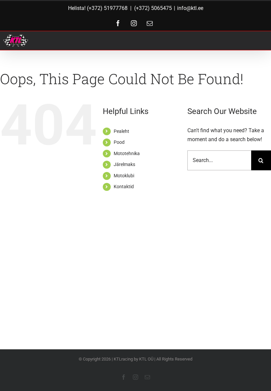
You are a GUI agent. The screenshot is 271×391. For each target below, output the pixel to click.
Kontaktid (124, 186)
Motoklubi (124, 175)
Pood (119, 142)
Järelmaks (124, 164)
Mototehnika (127, 153)
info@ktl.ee (190, 8)
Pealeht (121, 131)
